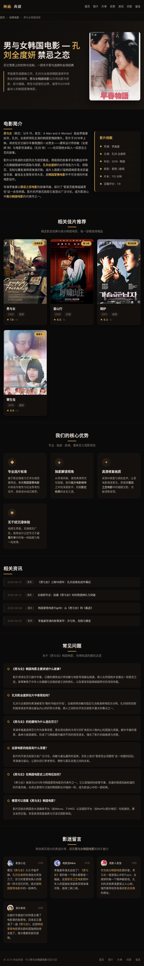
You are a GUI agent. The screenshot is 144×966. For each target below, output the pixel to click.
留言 (137, 6)
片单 (104, 6)
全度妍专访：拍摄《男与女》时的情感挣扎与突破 (67, 595)
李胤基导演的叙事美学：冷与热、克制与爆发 (64, 621)
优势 (112, 6)
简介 (95, 6)
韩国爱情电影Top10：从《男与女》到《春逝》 (65, 608)
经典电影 (14, 17)
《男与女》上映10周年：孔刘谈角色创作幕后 (64, 582)
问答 (129, 6)
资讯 (121, 6)
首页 (87, 6)
